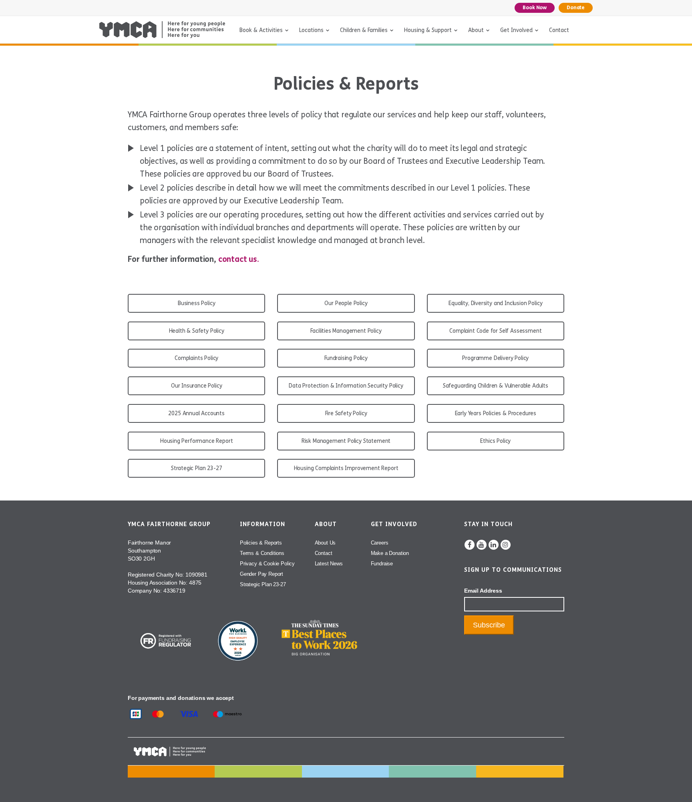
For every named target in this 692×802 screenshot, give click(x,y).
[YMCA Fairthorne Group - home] (162, 29)
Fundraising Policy (346, 358)
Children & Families (364, 30)
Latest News (329, 564)
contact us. (238, 259)
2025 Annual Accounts (196, 413)
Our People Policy (345, 303)
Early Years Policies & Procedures (495, 413)
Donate (576, 7)
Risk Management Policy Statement (346, 441)
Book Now (535, 7)
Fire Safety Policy (346, 413)
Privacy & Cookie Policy (267, 564)
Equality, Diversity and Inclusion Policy (495, 303)
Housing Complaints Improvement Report (346, 468)
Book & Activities (261, 30)
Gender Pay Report (261, 574)
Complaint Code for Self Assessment (495, 331)
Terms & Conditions (262, 553)
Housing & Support (428, 30)
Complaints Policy (196, 358)
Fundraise (382, 564)
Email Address (483, 590)
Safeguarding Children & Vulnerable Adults (495, 385)
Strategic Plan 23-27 (196, 468)
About (476, 30)
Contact (559, 30)
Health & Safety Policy (196, 331)
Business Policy (196, 303)
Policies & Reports (261, 543)
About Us (325, 543)
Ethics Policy (495, 441)
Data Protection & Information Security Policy (346, 385)
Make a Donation (390, 553)
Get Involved (516, 30)
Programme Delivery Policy (495, 358)
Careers (379, 543)
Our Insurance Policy (196, 385)
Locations (311, 30)
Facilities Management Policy (345, 331)
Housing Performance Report (196, 441)
